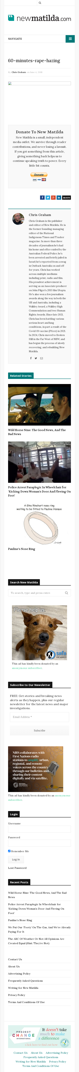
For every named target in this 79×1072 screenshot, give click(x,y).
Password (14, 837)
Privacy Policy (16, 995)
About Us (14, 966)
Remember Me (19, 851)
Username (14, 823)
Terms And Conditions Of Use (26, 1002)
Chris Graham (19, 72)
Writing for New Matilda (23, 988)
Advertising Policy (19, 973)
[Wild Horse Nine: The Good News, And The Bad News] (39, 405)
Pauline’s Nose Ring (21, 549)
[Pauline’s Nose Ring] (39, 523)
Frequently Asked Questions (25, 980)
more (66, 197)
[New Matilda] (39, 18)
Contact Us (15, 959)
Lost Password (17, 868)
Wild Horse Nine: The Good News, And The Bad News (37, 432)
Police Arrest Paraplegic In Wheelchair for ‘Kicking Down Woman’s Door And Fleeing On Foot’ (39, 491)
